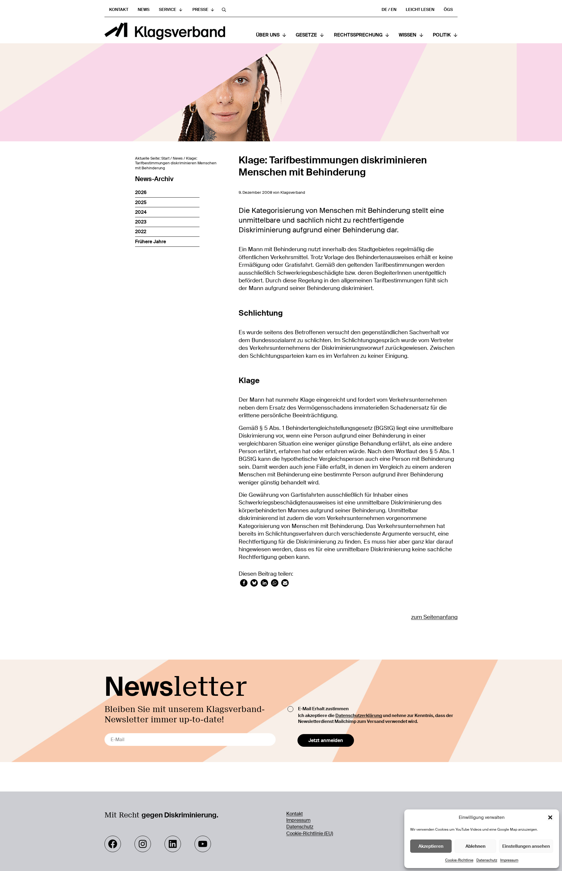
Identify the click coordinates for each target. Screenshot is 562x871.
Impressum (509, 860)
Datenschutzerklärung (358, 715)
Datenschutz (486, 860)
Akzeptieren (430, 846)
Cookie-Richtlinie (459, 860)
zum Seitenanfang (434, 617)
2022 (140, 231)
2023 (141, 222)
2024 (141, 212)
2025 (141, 202)
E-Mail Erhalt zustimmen (323, 709)
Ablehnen (475, 846)
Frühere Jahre (150, 242)
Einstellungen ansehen (526, 846)
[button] (550, 817)
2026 (141, 192)
